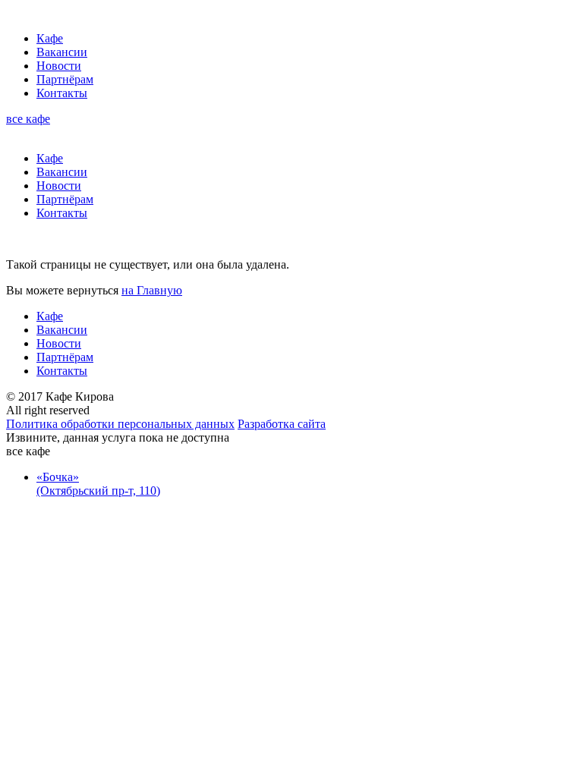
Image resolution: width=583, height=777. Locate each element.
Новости (58, 65)
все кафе (28, 118)
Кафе (49, 38)
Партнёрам (64, 79)
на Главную (151, 290)
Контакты (61, 93)
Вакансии (61, 52)
